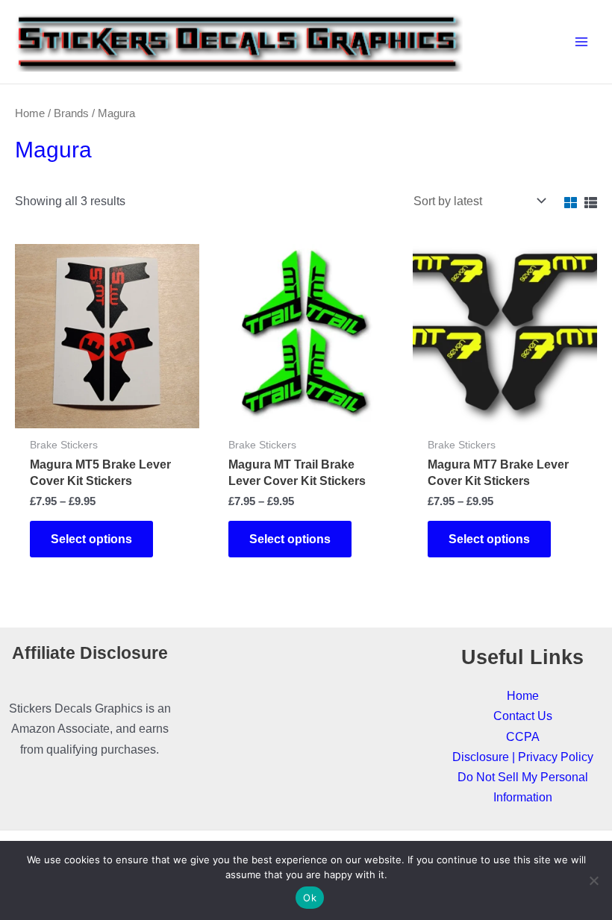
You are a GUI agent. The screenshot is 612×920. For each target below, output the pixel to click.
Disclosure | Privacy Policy (522, 756)
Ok (309, 898)
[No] (593, 880)
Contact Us (522, 715)
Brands (71, 113)
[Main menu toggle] (581, 42)
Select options (91, 538)
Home (30, 113)
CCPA (523, 736)
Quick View (107, 413)
